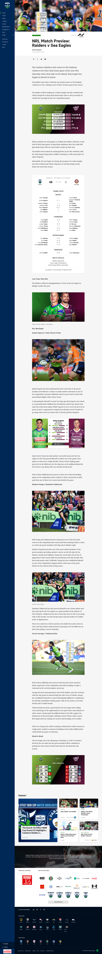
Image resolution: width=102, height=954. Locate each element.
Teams (4, 24)
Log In (6, 947)
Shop (3, 47)
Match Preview (36, 35)
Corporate (4, 39)
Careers (34, 950)
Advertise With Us (50, 950)
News (4, 12)
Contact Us (42, 950)
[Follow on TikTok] (33, 909)
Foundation (5, 42)
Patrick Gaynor (37, 50)
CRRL (3, 32)
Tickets (4, 44)
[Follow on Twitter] (40, 909)
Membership (6, 26)
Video (4, 15)
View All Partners (58, 902)
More (4, 35)
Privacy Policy (28, 950)
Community (6, 29)
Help (38, 950)
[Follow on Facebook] (37, 909)
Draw (4, 18)
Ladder (4, 21)
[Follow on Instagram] (44, 909)
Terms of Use (21, 950)
